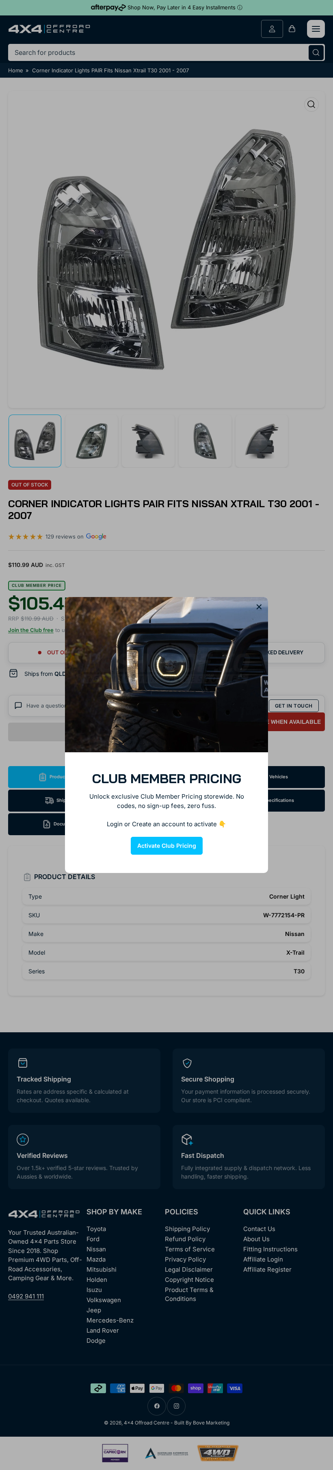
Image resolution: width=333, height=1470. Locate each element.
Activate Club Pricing (166, 845)
